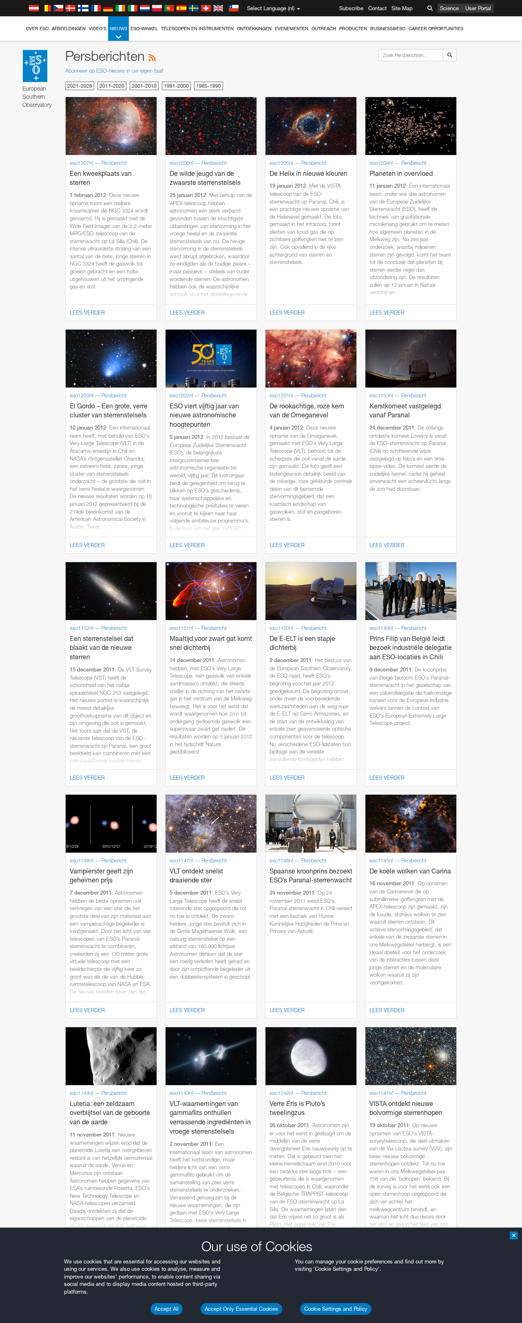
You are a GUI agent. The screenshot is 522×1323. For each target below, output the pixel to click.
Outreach (324, 28)
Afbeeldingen (69, 28)
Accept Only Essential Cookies (241, 1308)
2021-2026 (79, 86)
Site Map (402, 8)
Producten (353, 28)
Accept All (167, 1308)
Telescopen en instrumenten (197, 28)
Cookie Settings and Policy (335, 1308)
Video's (97, 28)
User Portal (478, 8)
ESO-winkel (144, 28)
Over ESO (37, 28)
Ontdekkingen (254, 28)
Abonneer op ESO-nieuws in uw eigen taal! (114, 70)
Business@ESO (387, 28)
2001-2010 (144, 86)
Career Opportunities (436, 28)
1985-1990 (208, 86)
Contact (377, 8)
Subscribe (351, 8)
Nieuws (118, 28)
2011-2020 (112, 86)
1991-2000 (176, 86)
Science (449, 8)
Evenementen (291, 28)
